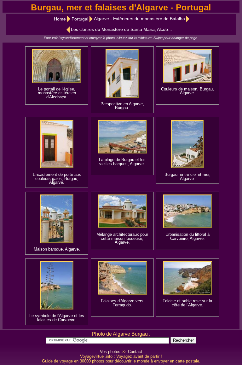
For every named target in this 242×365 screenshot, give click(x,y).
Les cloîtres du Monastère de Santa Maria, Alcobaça (123, 29)
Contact (135, 351)
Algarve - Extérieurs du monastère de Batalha (139, 18)
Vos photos (110, 351)
